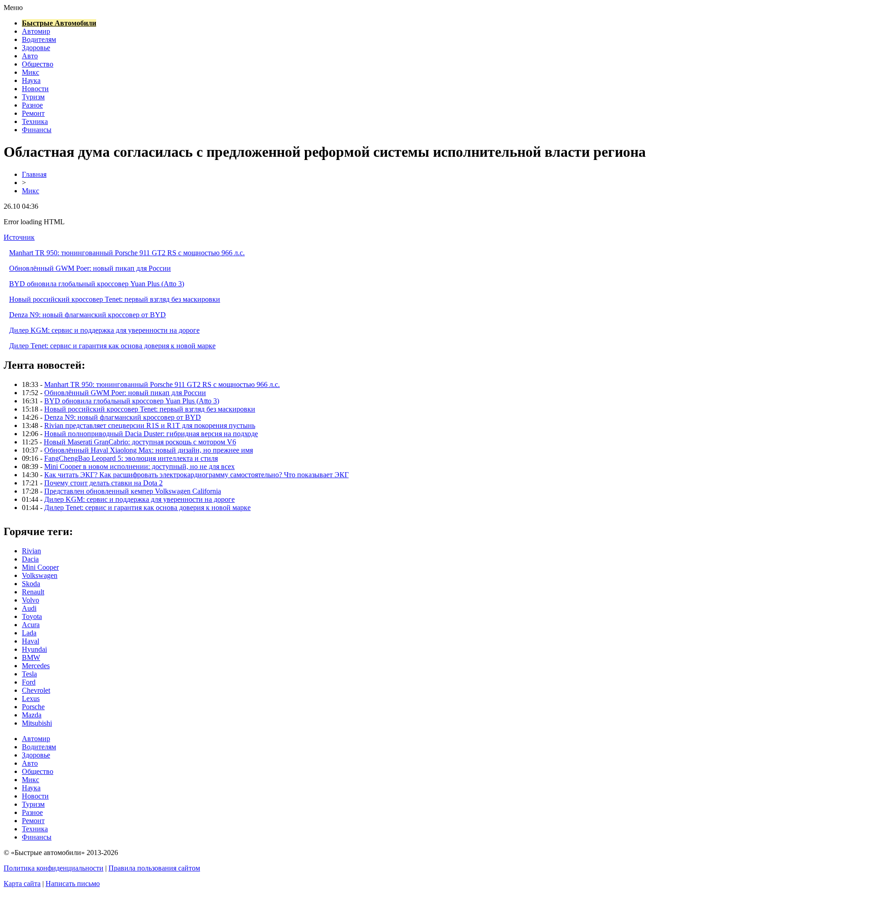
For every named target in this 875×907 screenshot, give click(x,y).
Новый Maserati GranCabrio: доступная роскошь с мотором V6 (140, 442)
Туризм (33, 97)
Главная (34, 174)
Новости (35, 89)
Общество (37, 64)
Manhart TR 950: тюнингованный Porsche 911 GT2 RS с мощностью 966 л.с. (127, 253)
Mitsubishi (37, 723)
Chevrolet (36, 690)
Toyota (32, 616)
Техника (35, 121)
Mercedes (36, 666)
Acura (31, 625)
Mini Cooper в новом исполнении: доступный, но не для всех (139, 466)
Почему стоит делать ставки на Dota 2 (103, 483)
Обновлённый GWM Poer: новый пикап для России (90, 268)
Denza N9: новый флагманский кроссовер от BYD (87, 315)
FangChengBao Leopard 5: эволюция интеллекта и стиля (131, 458)
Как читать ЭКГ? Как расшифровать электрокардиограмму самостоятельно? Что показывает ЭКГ (196, 475)
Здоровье (36, 48)
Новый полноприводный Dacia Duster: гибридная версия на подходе (151, 434)
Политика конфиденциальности (53, 868)
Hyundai (34, 649)
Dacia (30, 559)
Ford (29, 682)
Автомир (36, 31)
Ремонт (33, 113)
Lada (29, 633)
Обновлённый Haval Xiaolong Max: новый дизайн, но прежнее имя (148, 450)
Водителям (39, 39)
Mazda (31, 715)
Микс (30, 72)
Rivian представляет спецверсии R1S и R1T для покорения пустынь (149, 425)
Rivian (31, 551)
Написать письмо (73, 883)
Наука (31, 80)
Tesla (29, 674)
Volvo (30, 600)
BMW (31, 657)
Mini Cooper (40, 567)
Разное (32, 105)
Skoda (31, 583)
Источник (19, 237)
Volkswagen (39, 575)
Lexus (31, 698)
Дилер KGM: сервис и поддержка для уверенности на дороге (104, 330)
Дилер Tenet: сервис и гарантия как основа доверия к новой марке (112, 346)
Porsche (33, 707)
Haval (30, 641)
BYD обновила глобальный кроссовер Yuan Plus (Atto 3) (96, 284)
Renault (33, 592)
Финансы (36, 130)
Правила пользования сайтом (154, 868)
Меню (13, 7)
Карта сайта (22, 883)
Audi (29, 608)
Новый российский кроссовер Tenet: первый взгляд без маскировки (114, 299)
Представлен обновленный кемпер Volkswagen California (132, 491)
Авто (30, 56)
